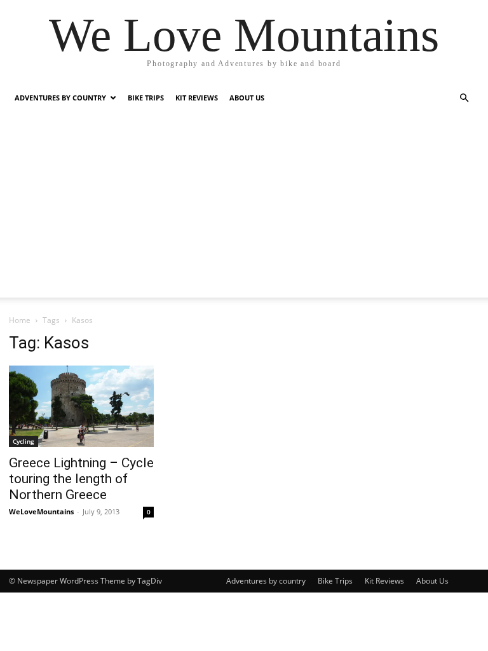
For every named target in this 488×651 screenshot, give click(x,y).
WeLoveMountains (41, 511)
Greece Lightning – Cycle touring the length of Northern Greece (81, 478)
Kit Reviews (196, 97)
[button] (464, 98)
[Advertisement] (244, 209)
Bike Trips (146, 97)
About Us (246, 97)
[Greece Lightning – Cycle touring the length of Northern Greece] (81, 406)
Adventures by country (60, 97)
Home (19, 320)
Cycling (23, 441)
